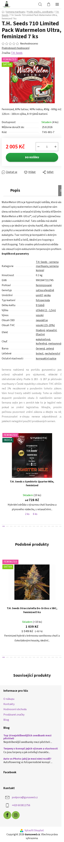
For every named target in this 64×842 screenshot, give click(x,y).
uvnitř (39, 295)
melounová (54, 343)
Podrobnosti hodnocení (15, 48)
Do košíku (32, 157)
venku (47, 295)
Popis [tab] (15, 190)
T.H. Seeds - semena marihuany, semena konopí (47, 266)
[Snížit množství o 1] (38, 146)
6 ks (35, 514)
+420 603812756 (21, 805)
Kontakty (9, 704)
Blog (6, 720)
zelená (50, 348)
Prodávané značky (13, 715)
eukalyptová (43, 339)
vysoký (40, 315)
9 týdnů (40, 305)
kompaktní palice (46, 358)
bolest (40, 353)
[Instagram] (16, 815)
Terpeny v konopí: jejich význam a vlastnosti (30, 748)
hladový (40, 330)
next (60, 453)
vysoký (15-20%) (45, 325)
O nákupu (8, 699)
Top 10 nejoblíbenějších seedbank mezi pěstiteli (27, 737)
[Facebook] (7, 815)
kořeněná (41, 343)
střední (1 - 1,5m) (46, 310)
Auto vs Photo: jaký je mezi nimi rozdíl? (27, 758)
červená (40, 348)
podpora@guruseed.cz (25, 797)
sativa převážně (45, 290)
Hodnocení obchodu (15, 709)
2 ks (27, 514)
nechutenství (52, 353)
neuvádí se (42, 320)
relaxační (51, 330)
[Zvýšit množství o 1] (55, 146)
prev (3, 453)
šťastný (40, 334)
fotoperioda (43, 300)
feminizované (44, 285)
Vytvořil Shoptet (34, 830)
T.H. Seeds (17, 53)
